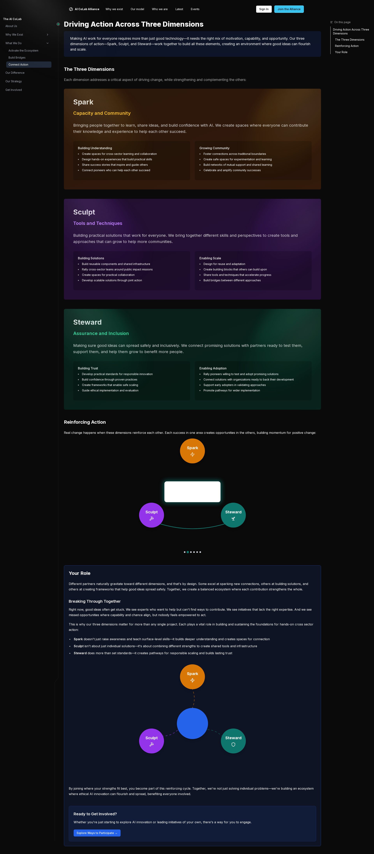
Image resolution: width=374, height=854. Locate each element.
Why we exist (114, 9)
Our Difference (15, 72)
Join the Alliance (289, 9)
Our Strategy (13, 81)
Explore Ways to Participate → (97, 833)
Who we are (160, 9)
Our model (137, 9)
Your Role (341, 52)
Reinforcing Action (347, 45)
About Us (11, 26)
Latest (179, 9)
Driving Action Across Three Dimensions (351, 31)
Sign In (264, 9)
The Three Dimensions (349, 39)
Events (195, 9)
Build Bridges (17, 57)
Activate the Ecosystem (23, 50)
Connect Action (18, 64)
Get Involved (13, 89)
